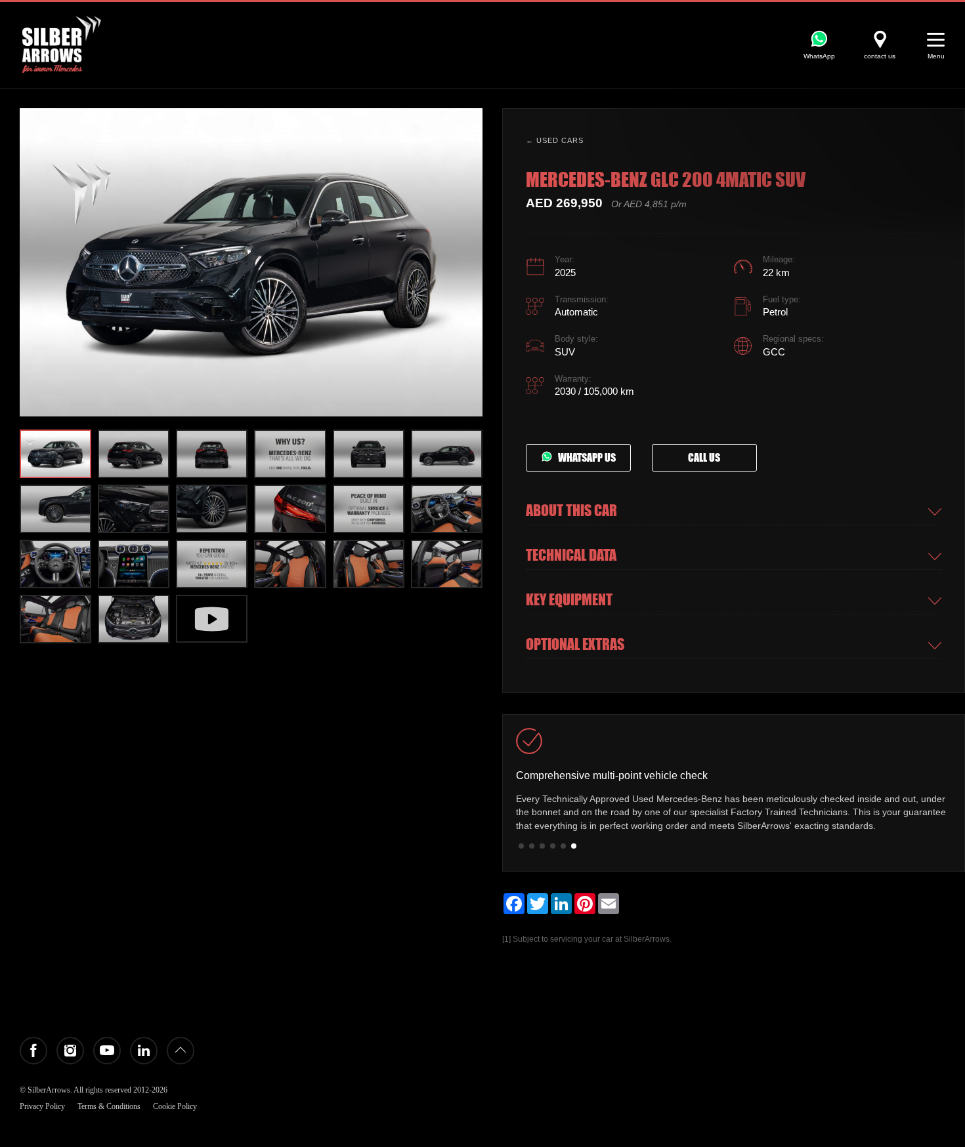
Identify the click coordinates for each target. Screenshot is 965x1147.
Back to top (180, 1050)
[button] (469, 262)
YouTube (107, 1050)
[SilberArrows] (61, 44)
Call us (704, 457)
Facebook (33, 1050)
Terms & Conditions (108, 1106)
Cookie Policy (175, 1106)
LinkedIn (144, 1050)
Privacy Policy (42, 1106)
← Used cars (555, 140)
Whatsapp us (584, 457)
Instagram (70, 1050)
